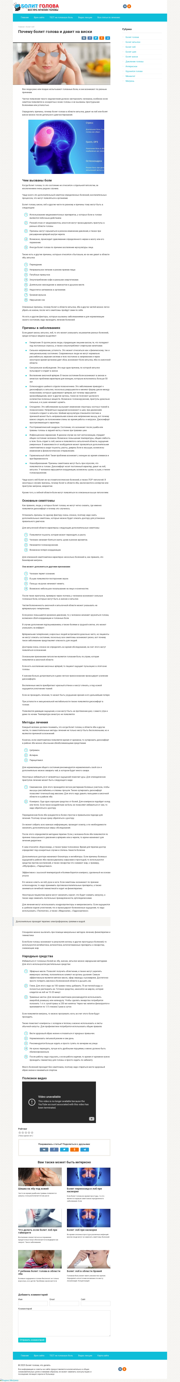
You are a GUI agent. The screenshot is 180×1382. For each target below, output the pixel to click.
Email (52, 1299)
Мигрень (130, 81)
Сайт (83, 1299)
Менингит (130, 76)
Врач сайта (39, 17)
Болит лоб (131, 47)
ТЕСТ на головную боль (61, 17)
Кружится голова (134, 71)
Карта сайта (103, 1355)
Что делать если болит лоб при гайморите (37, 1231)
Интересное (131, 66)
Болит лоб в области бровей (84, 1271)
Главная (25, 17)
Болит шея (131, 52)
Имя (20, 1299)
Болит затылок (133, 42)
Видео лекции (85, 17)
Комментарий (25, 1308)
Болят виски (132, 56)
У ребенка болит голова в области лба (39, 1272)
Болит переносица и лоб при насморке (84, 1190)
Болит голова (132, 37)
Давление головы (135, 61)
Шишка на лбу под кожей (33, 1188)
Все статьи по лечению (108, 17)
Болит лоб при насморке (82, 1229)
